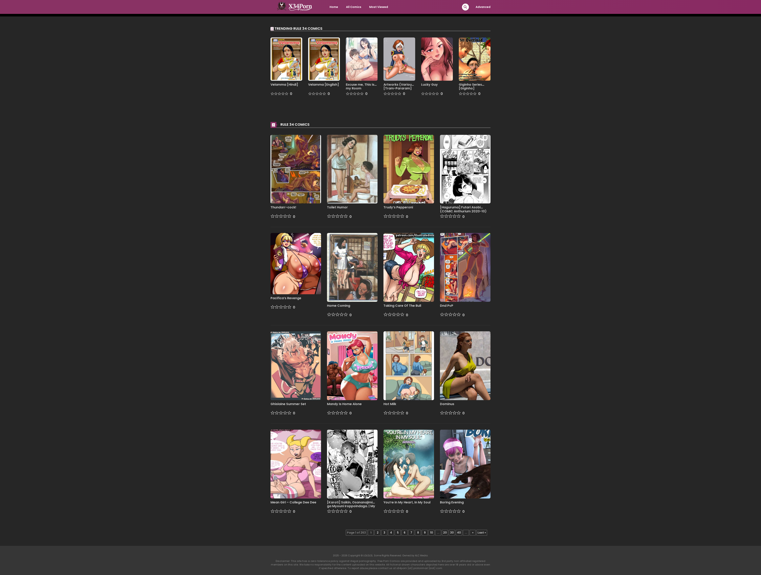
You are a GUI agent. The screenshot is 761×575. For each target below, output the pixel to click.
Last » (482, 533)
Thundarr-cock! (283, 207)
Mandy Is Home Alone (344, 404)
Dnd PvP (446, 305)
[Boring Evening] (465, 464)
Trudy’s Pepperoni (398, 207)
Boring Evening (452, 502)
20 (445, 533)
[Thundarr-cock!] (296, 169)
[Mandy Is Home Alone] (352, 365)
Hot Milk (389, 404)
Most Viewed (378, 7)
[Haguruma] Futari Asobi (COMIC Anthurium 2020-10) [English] (463, 211)
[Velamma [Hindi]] (286, 59)
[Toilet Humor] (352, 169)
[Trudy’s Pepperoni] (408, 169)
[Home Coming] (352, 267)
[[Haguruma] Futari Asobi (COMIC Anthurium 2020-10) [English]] (465, 169)
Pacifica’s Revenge (286, 298)
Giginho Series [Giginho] (470, 86)
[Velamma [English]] (324, 59)
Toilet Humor (337, 207)
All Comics (353, 7)
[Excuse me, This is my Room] (362, 59)
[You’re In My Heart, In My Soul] (408, 464)
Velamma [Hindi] (284, 84)
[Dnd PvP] (465, 267)
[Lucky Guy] (437, 59)
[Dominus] (465, 365)
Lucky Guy (429, 84)
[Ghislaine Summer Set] (296, 365)
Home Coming (338, 305)
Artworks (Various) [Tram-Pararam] (399, 86)
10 (431, 533)
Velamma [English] (323, 84)
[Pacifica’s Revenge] (296, 263)
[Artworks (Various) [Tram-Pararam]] (399, 59)
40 (459, 533)
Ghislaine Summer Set (288, 404)
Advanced (483, 7)
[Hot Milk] (408, 365)
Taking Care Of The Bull (402, 305)
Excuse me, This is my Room (360, 86)
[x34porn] (293, 7)
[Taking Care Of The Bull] (408, 267)
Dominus (447, 404)
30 (452, 533)
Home (334, 7)
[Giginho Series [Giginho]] (474, 59)
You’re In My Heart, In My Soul (406, 502)
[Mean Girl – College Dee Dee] (296, 464)
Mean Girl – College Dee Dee (293, 502)
